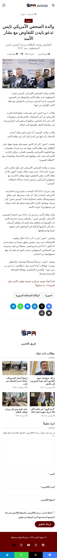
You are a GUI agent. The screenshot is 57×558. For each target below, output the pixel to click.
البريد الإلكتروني (47, 487)
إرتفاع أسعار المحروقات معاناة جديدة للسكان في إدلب (16, 381)
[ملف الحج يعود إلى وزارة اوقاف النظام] (14, 399)
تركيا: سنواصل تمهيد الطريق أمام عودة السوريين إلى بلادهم (42, 381)
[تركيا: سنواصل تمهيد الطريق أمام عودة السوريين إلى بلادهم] (42, 368)
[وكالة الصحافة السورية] (37, 5)
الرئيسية (31, 14)
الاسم (51, 474)
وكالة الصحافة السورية (27, 295)
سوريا (23, 14)
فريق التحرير (43, 54)
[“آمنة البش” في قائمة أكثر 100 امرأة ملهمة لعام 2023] (42, 399)
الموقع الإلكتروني (48, 500)
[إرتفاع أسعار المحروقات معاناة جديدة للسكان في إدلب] (14, 368)
